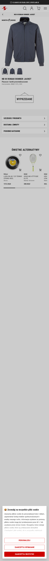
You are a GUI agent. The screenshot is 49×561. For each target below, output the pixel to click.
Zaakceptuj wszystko (24, 554)
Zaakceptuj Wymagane (24, 547)
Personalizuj (24, 540)
